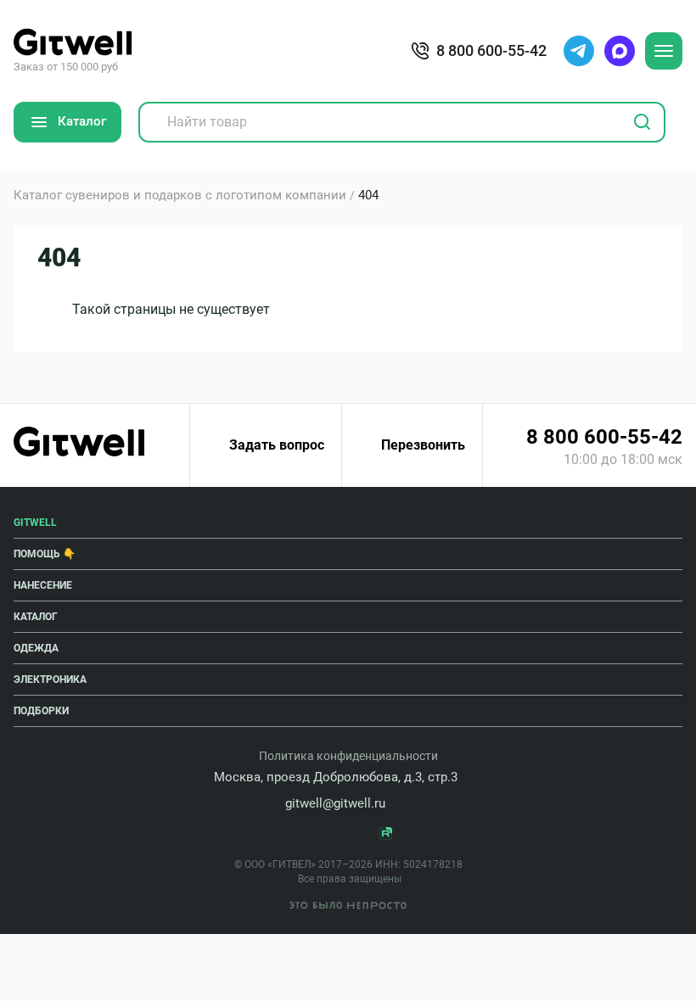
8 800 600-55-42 (604, 437)
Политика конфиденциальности (348, 756)
